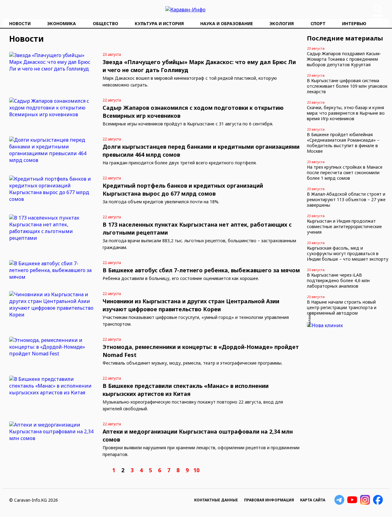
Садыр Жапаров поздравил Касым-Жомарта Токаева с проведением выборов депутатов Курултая (344, 59)
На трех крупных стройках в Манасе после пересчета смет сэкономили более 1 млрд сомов (345, 172)
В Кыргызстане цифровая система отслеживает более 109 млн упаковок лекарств (347, 86)
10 (196, 470)
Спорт (318, 23)
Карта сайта (312, 500)
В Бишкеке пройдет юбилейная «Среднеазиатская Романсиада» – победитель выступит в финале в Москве (343, 143)
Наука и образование (226, 23)
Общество (105, 23)
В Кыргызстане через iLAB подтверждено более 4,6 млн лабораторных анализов (338, 280)
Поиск (378, 9)
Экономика (61, 23)
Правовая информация (269, 500)
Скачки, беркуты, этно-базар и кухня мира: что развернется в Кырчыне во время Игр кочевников (346, 113)
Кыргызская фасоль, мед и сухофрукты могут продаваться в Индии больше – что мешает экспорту (347, 253)
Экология (282, 23)
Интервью (354, 23)
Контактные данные (216, 500)
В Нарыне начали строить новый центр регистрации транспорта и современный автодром (341, 307)
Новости (20, 23)
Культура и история (159, 23)
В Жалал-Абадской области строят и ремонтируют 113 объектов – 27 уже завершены (346, 199)
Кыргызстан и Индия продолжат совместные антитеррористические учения (344, 226)
